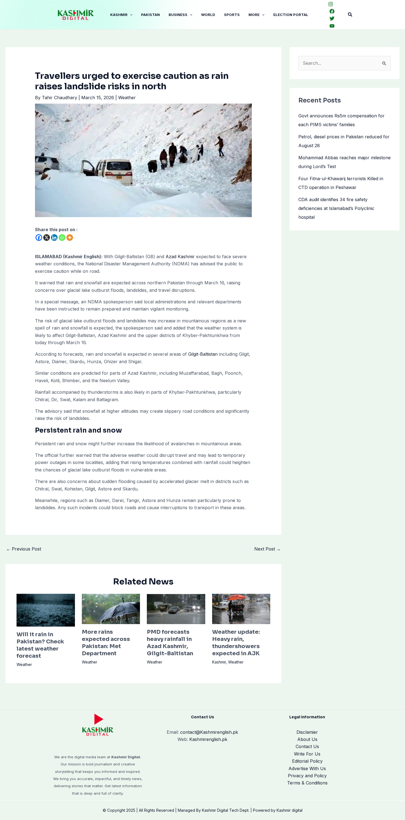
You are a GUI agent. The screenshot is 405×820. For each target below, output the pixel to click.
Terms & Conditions (307, 783)
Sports (232, 14)
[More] (69, 237)
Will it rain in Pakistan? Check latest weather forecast (40, 645)
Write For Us (307, 754)
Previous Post (23, 549)
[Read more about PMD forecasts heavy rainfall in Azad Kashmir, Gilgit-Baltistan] (176, 608)
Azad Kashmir (180, 256)
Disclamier (307, 732)
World (208, 14)
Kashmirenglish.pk (209, 732)
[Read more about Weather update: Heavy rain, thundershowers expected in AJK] (241, 608)
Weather (127, 97)
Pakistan (150, 14)
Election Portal (290, 14)
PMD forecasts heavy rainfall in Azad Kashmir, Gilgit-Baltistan (170, 643)
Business (178, 14)
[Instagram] (330, 4)
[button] (130, 15)
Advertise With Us (307, 768)
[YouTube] (332, 25)
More (254, 14)
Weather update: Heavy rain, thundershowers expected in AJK (236, 643)
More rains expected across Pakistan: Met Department (106, 643)
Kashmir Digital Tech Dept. (225, 810)
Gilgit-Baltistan (203, 354)
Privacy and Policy (307, 775)
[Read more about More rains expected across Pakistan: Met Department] (111, 608)
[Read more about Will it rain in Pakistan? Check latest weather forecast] (46, 609)
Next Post (267, 549)
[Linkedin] (54, 237)
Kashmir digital (290, 810)
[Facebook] (332, 11)
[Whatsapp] (62, 237)
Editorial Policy (307, 761)
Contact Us (307, 746)
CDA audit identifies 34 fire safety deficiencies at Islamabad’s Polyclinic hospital (336, 208)
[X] (46, 237)
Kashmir (119, 14)
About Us (307, 739)
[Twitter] (332, 18)
